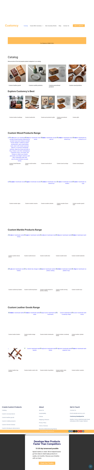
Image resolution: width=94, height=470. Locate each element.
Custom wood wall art (29, 163)
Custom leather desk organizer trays (29, 371)
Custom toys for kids (77, 117)
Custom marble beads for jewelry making (14, 290)
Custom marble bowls (29, 255)
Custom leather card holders (61, 335)
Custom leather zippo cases (78, 370)
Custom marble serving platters (30, 290)
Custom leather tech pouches (61, 371)
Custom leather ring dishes (15, 370)
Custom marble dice (13, 255)
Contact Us (66, 25)
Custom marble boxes (61, 255)
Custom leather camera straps (77, 335)
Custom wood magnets (77, 163)
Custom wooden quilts (77, 203)
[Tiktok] (83, 431)
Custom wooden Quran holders (45, 204)
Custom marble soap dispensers (77, 290)
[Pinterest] (81, 431)
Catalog (26, 25)
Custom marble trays (45, 289)
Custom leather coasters (46, 370)
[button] (47, 434)
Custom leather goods (15, 85)
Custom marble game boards (77, 256)
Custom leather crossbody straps (30, 335)
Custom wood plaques (61, 163)
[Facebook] (72, 431)
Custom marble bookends (46, 255)
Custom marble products (35, 85)
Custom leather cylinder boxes (46, 335)
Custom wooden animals (30, 203)
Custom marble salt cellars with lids (62, 290)
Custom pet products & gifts (31, 117)
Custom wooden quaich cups (62, 204)
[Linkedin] (70, 431)
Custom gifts (59, 117)
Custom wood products (75, 85)
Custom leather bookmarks (15, 334)
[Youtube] (79, 431)
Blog (60, 25)
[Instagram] (76, 431)
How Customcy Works (51, 25)
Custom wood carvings (45, 163)
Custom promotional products (45, 118)
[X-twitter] (74, 431)
